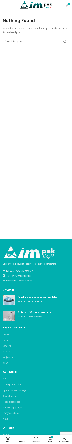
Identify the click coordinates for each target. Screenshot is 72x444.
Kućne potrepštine (12, 384)
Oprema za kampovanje (14, 390)
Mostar (6, 352)
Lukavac (7, 334)
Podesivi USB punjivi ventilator (35, 312)
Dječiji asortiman (11, 413)
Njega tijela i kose (11, 402)
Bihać (5, 363)
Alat (5, 378)
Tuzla (5, 340)
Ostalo (6, 419)
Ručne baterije (10, 396)
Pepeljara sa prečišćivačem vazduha (37, 297)
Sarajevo (7, 346)
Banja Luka (8, 357)
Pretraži (65, 41)
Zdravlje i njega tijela (13, 407)
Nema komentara (36, 301)
